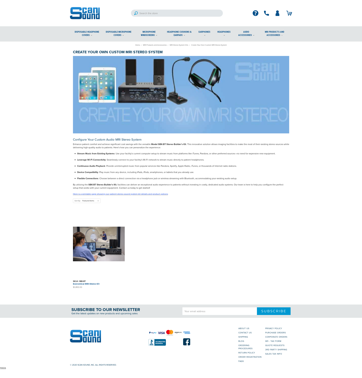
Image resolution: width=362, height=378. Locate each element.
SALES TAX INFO (273, 353)
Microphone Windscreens (148, 33)
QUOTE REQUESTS (275, 345)
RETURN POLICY (246, 352)
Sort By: (78, 200)
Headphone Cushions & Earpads (179, 33)
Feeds (3, 368)
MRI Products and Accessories (274, 33)
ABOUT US (243, 328)
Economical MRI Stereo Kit (86, 283)
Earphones (204, 32)
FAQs (241, 361)
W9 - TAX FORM (273, 341)
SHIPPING (243, 336)
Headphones (223, 32)
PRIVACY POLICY (273, 328)
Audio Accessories (245, 33)
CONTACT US (245, 332)
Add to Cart (98, 246)
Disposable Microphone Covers (118, 33)
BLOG (241, 341)
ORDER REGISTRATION (250, 357)
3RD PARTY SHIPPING (276, 349)
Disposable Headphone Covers (87, 33)
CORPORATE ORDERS (276, 336)
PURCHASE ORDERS (275, 332)
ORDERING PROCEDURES (245, 347)
